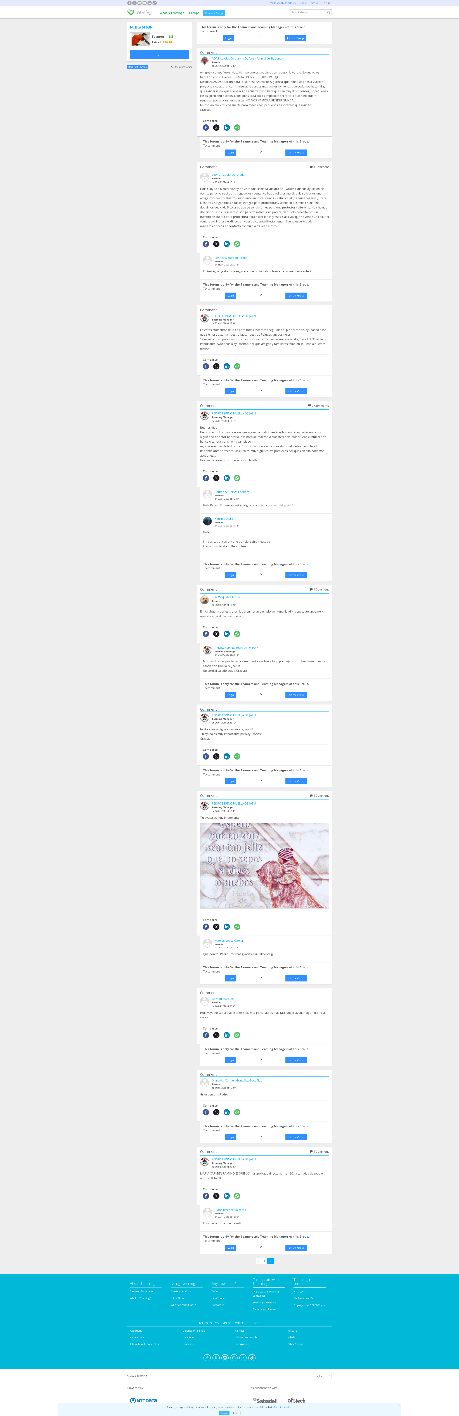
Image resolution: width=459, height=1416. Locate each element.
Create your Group (181, 1291)
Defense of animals (194, 1330)
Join (159, 54)
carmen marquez (223, 999)
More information (283, 1407)
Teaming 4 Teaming (264, 1302)
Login (228, 38)
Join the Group (295, 38)
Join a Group (178, 1298)
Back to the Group (137, 66)
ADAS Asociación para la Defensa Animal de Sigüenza (247, 58)
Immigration (242, 1344)
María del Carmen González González (237, 1080)
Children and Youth (246, 1337)
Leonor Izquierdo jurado (228, 175)
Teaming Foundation (142, 1291)
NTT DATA (300, 1291)
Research (292, 1330)
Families (239, 1330)
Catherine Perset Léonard (232, 492)
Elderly (291, 1337)
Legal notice (219, 1298)
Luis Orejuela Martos (226, 597)
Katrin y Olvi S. (224, 519)
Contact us (218, 1305)
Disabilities (189, 1337)
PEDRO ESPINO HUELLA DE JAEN (234, 316)
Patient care (137, 1337)
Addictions (136, 1330)
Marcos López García (229, 941)
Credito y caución (304, 1298)
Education (188, 1344)
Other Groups (295, 1344)
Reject (236, 1413)
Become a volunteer (264, 1309)
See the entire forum (181, 66)
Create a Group (214, 13)
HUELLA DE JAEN (141, 27)
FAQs (215, 1291)
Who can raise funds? (183, 1305)
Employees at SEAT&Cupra (309, 1305)
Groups (194, 13)
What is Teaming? (172, 13)
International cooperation (145, 1344)
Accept (224, 1413)
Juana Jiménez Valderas (230, 1210)
